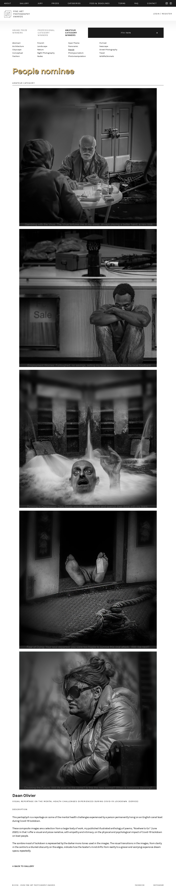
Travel (102, 53)
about (7, 3)
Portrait (103, 43)
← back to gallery (23, 866)
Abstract (16, 43)
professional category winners (46, 32)
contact (152, 3)
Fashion (16, 56)
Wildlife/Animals (106, 56)
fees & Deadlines (100, 3)
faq (136, 3)
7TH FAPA (126, 32)
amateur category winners (71, 32)
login (156, 14)
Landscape (42, 46)
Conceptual (17, 53)
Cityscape (16, 49)
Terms (121, 3)
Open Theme (73, 43)
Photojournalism (75, 53)
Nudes (40, 56)
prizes (55, 3)
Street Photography (108, 49)
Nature (40, 49)
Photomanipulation (77, 56)
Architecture (18, 46)
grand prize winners (19, 31)
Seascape (103, 46)
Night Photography (46, 53)
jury (40, 3)
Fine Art (40, 43)
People (71, 49)
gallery (24, 3)
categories (74, 3)
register (167, 14)
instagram (167, 3)
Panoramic (73, 46)
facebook (171, 3)
